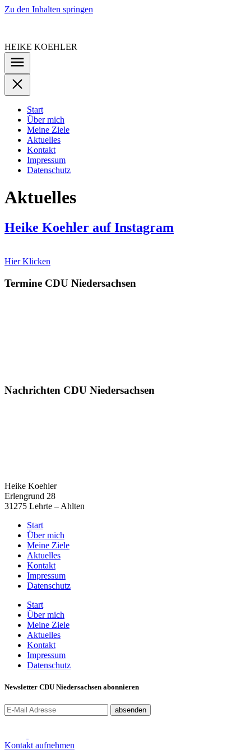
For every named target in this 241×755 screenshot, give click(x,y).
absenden (130, 710)
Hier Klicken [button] (27, 261)
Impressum (46, 160)
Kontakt (41, 150)
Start (35, 109)
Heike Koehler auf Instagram (89, 227)
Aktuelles (44, 140)
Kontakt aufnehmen (39, 745)
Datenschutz (49, 170)
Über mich (45, 119)
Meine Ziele (48, 129)
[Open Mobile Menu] (17, 63)
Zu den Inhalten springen (48, 9)
